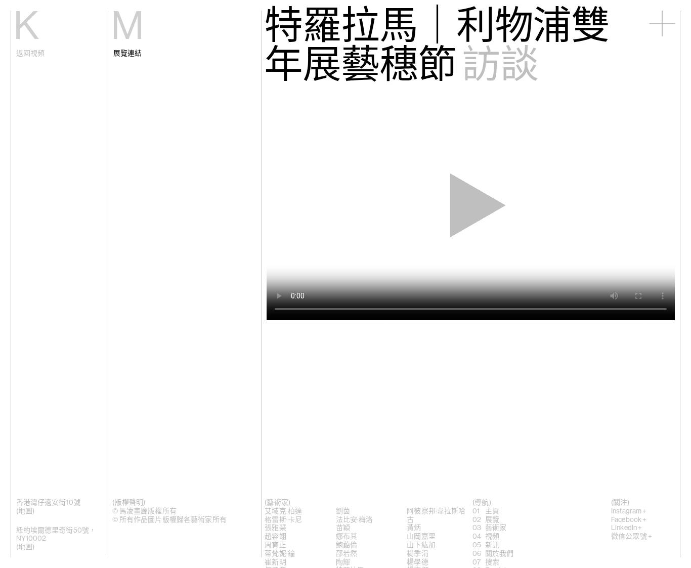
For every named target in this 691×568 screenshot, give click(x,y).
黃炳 (414, 528)
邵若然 (346, 553)
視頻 (492, 536)
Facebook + (628, 519)
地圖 (25, 511)
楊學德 (417, 562)
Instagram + (629, 511)
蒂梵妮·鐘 (280, 553)
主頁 (492, 511)
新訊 (492, 545)
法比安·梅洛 (354, 519)
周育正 (275, 545)
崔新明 (275, 562)
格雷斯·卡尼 (283, 519)
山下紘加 (421, 545)
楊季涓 (417, 553)
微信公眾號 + (631, 536)
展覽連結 (127, 53)
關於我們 (499, 553)
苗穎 (343, 528)
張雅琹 (275, 528)
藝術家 (495, 528)
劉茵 (343, 511)
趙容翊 (275, 536)
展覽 (492, 519)
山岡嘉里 (421, 536)
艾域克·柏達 (283, 511)
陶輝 (343, 562)
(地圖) (25, 547)
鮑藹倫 (346, 545)
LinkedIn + (626, 528)
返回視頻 (30, 53)
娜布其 (346, 536)
